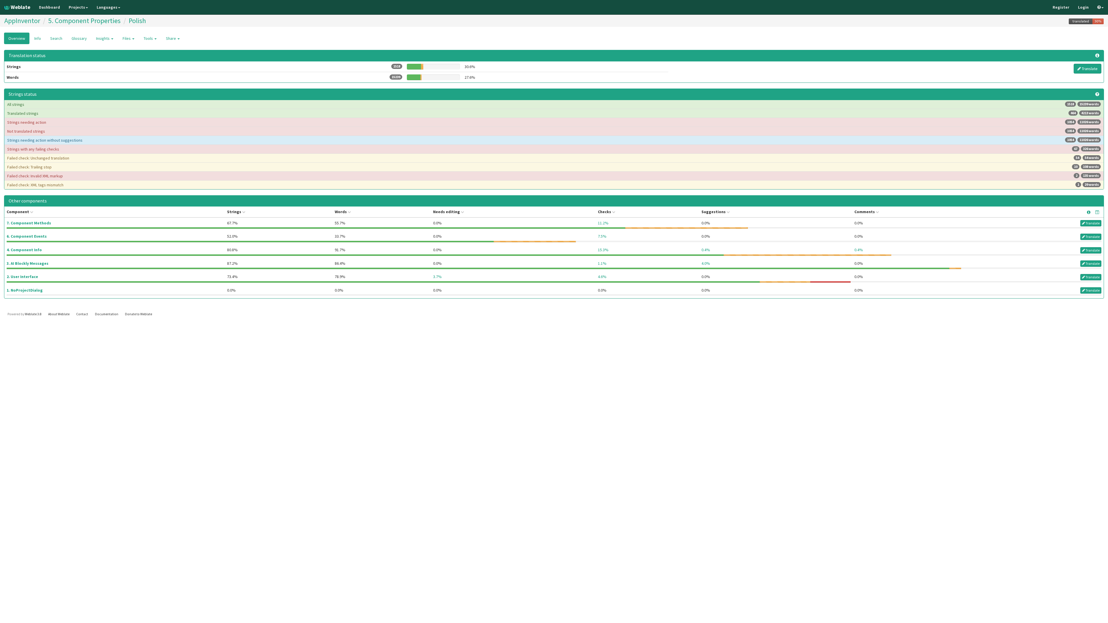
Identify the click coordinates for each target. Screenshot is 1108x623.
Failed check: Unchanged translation (553, 158)
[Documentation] (1097, 94)
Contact (82, 314)
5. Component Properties (84, 20)
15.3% (603, 249)
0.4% (705, 249)
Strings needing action (553, 122)
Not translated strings (553, 131)
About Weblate (59, 314)
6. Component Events (27, 236)
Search (56, 38)
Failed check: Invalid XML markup (553, 176)
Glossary (79, 38)
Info (37, 38)
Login (1083, 7)
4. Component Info (24, 249)
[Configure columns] (1097, 212)
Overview (16, 38)
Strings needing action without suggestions (553, 140)
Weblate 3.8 (33, 314)
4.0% (705, 263)
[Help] (1100, 7)
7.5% (602, 236)
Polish (137, 20)
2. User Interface (22, 276)
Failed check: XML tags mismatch (553, 184)
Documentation (106, 314)
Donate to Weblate (138, 314)
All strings (553, 104)
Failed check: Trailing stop (553, 167)
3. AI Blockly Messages (27, 263)
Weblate (20, 7)
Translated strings (553, 113)
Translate (1089, 68)
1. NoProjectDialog (25, 290)
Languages (107, 7)
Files (127, 38)
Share (171, 38)
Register (1061, 7)
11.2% (603, 223)
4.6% (602, 276)
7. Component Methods (29, 223)
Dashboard (49, 7)
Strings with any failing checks (553, 149)
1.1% (602, 263)
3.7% (437, 276)
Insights (103, 38)
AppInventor (22, 20)
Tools (149, 38)
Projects (77, 7)
